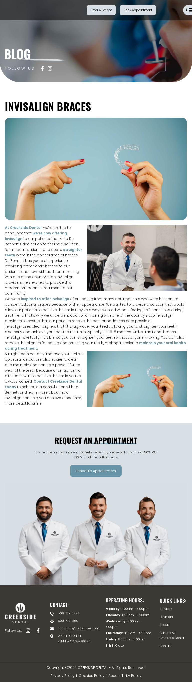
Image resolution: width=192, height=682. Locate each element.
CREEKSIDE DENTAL (93, 667)
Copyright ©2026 (62, 667)
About (164, 625)
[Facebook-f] (38, 630)
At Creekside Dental (23, 227)
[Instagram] (28, 630)
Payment (166, 617)
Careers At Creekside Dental (172, 635)
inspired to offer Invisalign (45, 298)
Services (166, 609)
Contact (166, 646)
